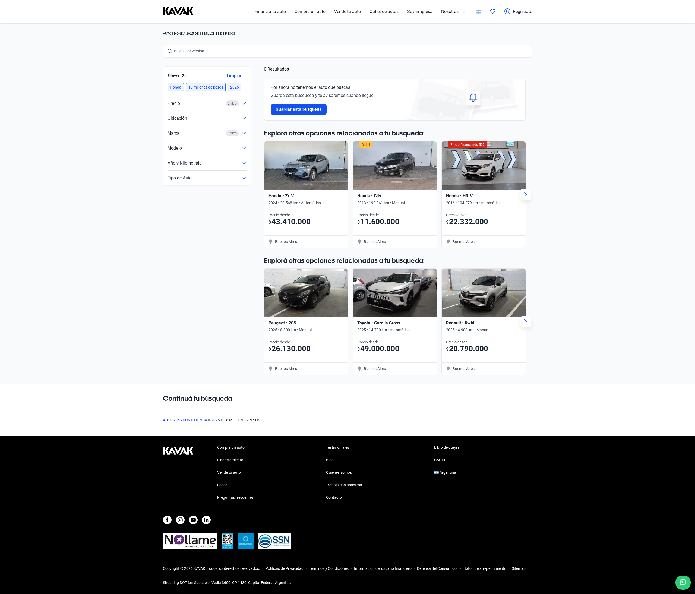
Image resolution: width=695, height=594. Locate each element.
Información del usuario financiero (383, 568)
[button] (176, 87)
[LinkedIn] (206, 520)
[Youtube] (193, 520)
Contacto (334, 497)
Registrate (522, 11)
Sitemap (519, 568)
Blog (330, 460)
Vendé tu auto (347, 11)
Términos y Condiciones (329, 568)
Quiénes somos (339, 472)
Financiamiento (230, 460)
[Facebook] (167, 520)
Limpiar (234, 75)
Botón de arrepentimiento (484, 568)
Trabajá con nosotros (344, 485)
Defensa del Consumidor (437, 568)
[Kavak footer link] (178, 473)
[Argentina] (478, 12)
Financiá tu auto (270, 11)
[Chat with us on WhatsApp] (683, 582)
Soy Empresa (419, 11)
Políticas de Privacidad (285, 568)
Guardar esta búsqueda (299, 109)
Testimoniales (337, 447)
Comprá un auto (310, 11)
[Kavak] (178, 11)
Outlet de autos (384, 11)
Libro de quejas (447, 447)
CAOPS (440, 460)
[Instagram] (180, 520)
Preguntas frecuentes (235, 497)
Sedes (222, 485)
